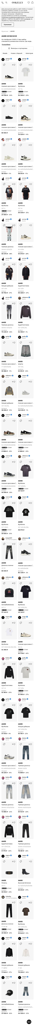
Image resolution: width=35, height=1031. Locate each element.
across (8, 178)
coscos (8, 414)
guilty (7, 336)
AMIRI (3, 84)
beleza (8, 658)
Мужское (4, 31)
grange (8, 58)
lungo (24, 616)
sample (24, 100)
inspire (8, 100)
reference (25, 297)
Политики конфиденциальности (13, 17)
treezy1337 (9, 538)
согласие (27, 19)
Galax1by (8, 896)
